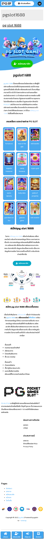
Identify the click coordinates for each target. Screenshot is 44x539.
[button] (40, 4)
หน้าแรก (5, 537)
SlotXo (3, 443)
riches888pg (5, 425)
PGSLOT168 (5, 455)
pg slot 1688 (11, 25)
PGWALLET (5, 458)
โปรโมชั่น (9, 500)
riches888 (4, 434)
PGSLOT (4, 437)
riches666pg (5, 431)
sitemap (24, 520)
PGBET (3, 473)
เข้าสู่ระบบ (27, 537)
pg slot (21, 517)
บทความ (8, 491)
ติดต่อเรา (9, 488)
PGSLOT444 (5, 464)
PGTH (3, 470)
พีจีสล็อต (32, 317)
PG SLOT (7, 104)
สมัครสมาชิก (10, 494)
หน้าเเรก (8, 497)
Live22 (3, 440)
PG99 (3, 449)
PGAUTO (4, 476)
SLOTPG (4, 467)
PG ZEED (4, 461)
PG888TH (4, 446)
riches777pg (5, 428)
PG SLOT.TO (5, 452)
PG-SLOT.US (5, 403)
